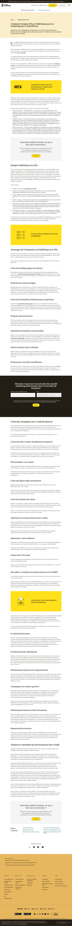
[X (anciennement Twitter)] (37, 914)
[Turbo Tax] (27, 909)
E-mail (12, 19)
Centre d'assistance (59, 883)
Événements (29, 885)
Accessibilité (44, 889)
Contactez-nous (58, 879)
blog (59, 366)
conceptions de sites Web (17, 338)
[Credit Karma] (35, 909)
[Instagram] (40, 914)
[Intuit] (20, 909)
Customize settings (62, 922)
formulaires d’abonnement (25, 303)
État (5, 896)
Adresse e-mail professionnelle (19, 391)
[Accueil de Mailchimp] (6, 5)
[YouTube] (45, 914)
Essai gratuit (52, 5)
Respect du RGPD (8, 891)
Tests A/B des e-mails (28, 827)
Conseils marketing (19, 879)
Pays (38, 391)
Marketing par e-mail (23, 19)
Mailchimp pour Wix (31, 188)
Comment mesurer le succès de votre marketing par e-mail (17, 860)
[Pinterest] (48, 914)
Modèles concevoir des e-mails (31, 831)
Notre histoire (45, 879)
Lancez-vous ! (60, 1)
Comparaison (7, 889)
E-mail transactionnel (8, 887)
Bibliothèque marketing (27, 10)
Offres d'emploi (45, 887)
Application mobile (8, 898)
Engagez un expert (59, 881)
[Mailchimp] (52, 909)
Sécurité (6, 893)
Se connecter (62, 5)
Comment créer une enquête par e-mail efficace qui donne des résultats (20, 864)
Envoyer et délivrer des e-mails (51, 827)
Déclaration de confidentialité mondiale (48, 401)
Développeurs (30, 882)
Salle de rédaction (46, 881)
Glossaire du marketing (20, 885)
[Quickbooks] (43, 909)
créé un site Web (21, 52)
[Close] (70, 922)
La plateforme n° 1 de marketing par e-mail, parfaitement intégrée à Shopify (21, 862)
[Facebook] (34, 914)
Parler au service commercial (61, 885)
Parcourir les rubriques (44, 10)
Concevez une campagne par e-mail (52, 829)
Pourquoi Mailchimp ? (9, 879)
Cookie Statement (23, 923)
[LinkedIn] (42, 914)
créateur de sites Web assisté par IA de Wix (29, 274)
